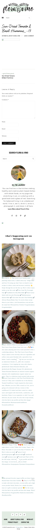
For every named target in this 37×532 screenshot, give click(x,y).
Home (5, 519)
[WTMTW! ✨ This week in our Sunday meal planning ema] (18, 293)
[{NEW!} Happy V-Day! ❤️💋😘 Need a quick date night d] (18, 460)
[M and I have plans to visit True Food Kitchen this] (18, 393)
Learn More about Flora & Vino (18, 209)
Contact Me (25, 522)
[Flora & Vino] (18, 13)
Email (3, 129)
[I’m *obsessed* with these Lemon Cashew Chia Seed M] (18, 260)
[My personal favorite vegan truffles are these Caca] (18, 493)
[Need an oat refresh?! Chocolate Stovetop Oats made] (18, 327)
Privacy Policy (13, 522)
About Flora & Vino (17, 519)
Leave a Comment (29, 36)
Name (3, 121)
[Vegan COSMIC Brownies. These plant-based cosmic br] (18, 427)
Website (4, 136)
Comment (5, 99)
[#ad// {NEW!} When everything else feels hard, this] (18, 360)
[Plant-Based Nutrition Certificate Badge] (2, 223)
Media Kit (30, 519)
